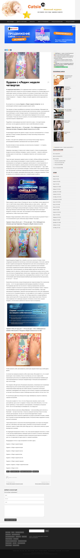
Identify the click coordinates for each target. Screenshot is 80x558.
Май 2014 (55, 209)
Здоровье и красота (20, 532)
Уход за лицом (9, 545)
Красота (32, 21)
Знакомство (8, 534)
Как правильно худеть (15, 471)
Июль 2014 (55, 204)
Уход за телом (16, 545)
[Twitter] (7, 50)
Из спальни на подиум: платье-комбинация (67, 88)
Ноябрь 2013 (55, 225)
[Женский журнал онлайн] (37, 9)
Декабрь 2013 (56, 222)
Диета (8, 471)
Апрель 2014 (55, 212)
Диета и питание (22, 21)
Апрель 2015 (55, 181)
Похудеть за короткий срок (26, 471)
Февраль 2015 (56, 186)
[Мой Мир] (11, 50)
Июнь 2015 (55, 176)
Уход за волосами (57, 21)
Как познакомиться (16, 534)
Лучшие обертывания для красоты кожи (14, 483)
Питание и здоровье (59, 160)
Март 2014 (55, 214)
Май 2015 (55, 178)
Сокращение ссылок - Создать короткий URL (63, 147)
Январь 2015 (55, 189)
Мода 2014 (24, 536)
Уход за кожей (70, 21)
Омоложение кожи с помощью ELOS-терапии (68, 77)
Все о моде (10, 21)
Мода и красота (9, 538)
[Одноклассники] (9, 50)
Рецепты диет (35, 471)
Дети (26, 550)
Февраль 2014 (56, 217)
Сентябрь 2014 (56, 199)
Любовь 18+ (18, 536)
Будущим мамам (16, 550)
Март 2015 (55, 184)
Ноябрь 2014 (55, 194)
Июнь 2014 (55, 207)
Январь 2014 (55, 219)
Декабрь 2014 (56, 191)
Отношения (16, 538)
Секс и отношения (43, 21)
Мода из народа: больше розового (42, 483)
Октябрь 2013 (56, 227)
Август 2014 (55, 202)
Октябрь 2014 (56, 196)
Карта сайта (54, 553)
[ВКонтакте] (5, 50)
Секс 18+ (14, 543)
